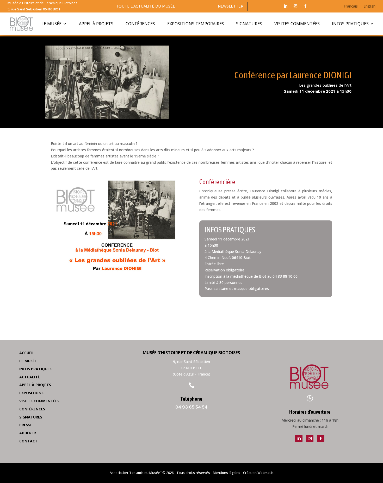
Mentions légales (226, 472)
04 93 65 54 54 (191, 407)
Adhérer (27, 432)
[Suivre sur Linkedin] (285, 6)
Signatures (249, 24)
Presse (25, 424)
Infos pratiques (350, 24)
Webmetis (265, 472)
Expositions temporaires (195, 24)
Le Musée (51, 24)
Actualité (29, 376)
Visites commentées (297, 24)
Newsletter (230, 6)
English (369, 6)
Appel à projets (96, 24)
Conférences (140, 24)
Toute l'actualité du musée (145, 6)
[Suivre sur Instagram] (295, 6)
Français (351, 6)
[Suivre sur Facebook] (305, 6)
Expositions (31, 392)
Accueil (26, 352)
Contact (28, 440)
